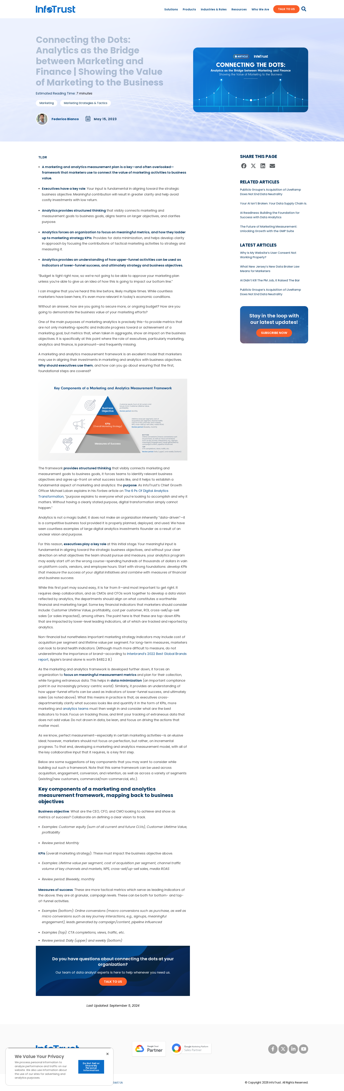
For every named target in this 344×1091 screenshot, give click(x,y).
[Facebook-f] (273, 1049)
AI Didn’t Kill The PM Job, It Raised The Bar (270, 280)
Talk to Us (113, 981)
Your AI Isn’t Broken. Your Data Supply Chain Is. (273, 203)
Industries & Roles (214, 9)
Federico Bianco (65, 119)
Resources (239, 9)
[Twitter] (283, 1049)
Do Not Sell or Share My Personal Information (91, 1067)
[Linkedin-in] (293, 1049)
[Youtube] (303, 1049)
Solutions (171, 9)
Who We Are (260, 9)
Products (189, 9)
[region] (59, 1066)
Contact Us (115, 1082)
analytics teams (76, 708)
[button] (244, 166)
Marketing (46, 103)
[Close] (107, 1054)
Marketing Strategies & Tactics (85, 103)
